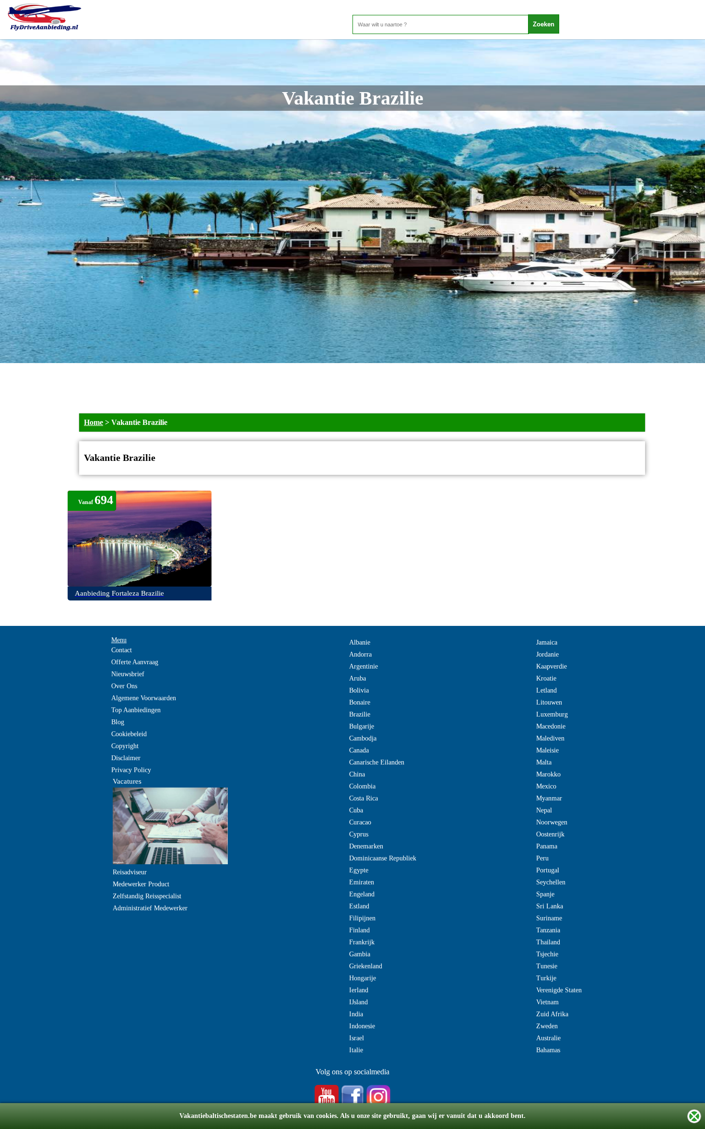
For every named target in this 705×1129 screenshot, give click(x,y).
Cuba (356, 810)
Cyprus (358, 834)
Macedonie (550, 726)
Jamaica (546, 642)
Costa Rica (363, 798)
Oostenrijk (550, 834)
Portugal (547, 870)
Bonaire (359, 702)
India (356, 1014)
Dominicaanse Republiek (382, 858)
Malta (544, 762)
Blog (117, 722)
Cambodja (362, 738)
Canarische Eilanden (376, 762)
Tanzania (548, 930)
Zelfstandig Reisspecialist (147, 896)
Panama (546, 846)
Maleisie (547, 750)
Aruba (357, 678)
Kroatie (546, 678)
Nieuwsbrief (127, 674)
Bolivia (359, 690)
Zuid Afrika (552, 1014)
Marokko (548, 774)
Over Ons (124, 686)
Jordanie (547, 654)
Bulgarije (361, 726)
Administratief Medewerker (150, 908)
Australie (548, 1038)
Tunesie (546, 966)
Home (93, 422)
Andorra (360, 654)
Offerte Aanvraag (134, 662)
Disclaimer (126, 758)
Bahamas (548, 1050)
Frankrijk (362, 942)
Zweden (547, 1026)
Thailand (548, 942)
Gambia (359, 954)
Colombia (362, 786)
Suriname (549, 918)
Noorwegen (551, 822)
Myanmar (549, 798)
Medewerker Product (141, 884)
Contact (121, 650)
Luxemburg (552, 714)
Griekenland (365, 966)
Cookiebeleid (129, 734)
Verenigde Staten (559, 990)
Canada (359, 750)
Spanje (545, 894)
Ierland (358, 990)
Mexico (546, 786)
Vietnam (547, 1002)
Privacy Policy (131, 770)
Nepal (544, 810)
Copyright (125, 746)
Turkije (546, 978)
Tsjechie (547, 954)
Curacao (360, 822)
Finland (359, 930)
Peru (542, 858)
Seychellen (550, 882)
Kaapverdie (551, 666)
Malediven (550, 738)
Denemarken (366, 846)
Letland (546, 690)
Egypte (358, 870)
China (357, 774)
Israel (356, 1038)
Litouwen (549, 702)
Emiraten (361, 882)
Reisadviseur (130, 872)
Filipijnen (362, 918)
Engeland (362, 894)
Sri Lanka (549, 906)
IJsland (358, 1002)
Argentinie (363, 666)
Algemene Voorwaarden (143, 698)
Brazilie (359, 714)
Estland (359, 906)
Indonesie (362, 1026)
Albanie (359, 642)
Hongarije (362, 978)
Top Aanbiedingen (136, 710)
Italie (356, 1050)
